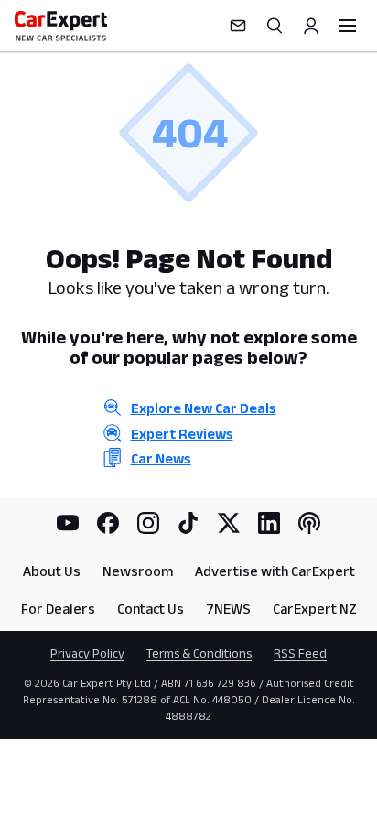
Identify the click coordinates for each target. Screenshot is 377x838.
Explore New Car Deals (203, 408)
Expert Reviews (182, 433)
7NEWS (228, 608)
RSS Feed (300, 653)
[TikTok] (188, 523)
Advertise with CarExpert (275, 571)
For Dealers (58, 608)
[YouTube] (68, 523)
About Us (52, 571)
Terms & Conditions (199, 653)
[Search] (274, 25)
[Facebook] (108, 523)
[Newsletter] (238, 25)
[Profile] (311, 25)
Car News (161, 458)
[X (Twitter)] (229, 523)
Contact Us (150, 608)
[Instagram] (148, 523)
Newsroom (137, 571)
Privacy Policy (87, 653)
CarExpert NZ (315, 608)
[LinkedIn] (269, 523)
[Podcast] (309, 523)
